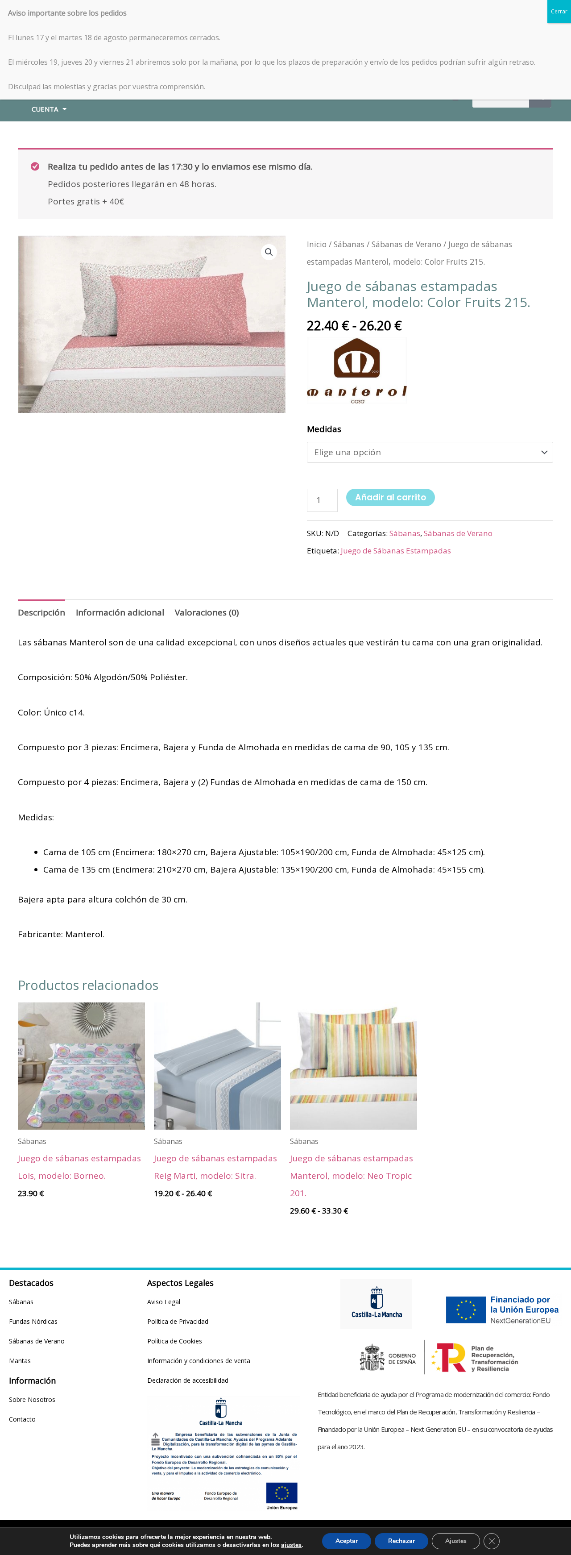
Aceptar (346, 1541)
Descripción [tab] (41, 612)
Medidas (324, 429)
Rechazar (401, 1541)
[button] (269, 252)
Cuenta (45, 108)
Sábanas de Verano (406, 244)
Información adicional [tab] (120, 612)
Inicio (317, 244)
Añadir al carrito (390, 497)
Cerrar (559, 11)
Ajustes (456, 1541)
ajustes (291, 1545)
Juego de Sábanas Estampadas (396, 550)
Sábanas (349, 244)
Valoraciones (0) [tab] (207, 612)
